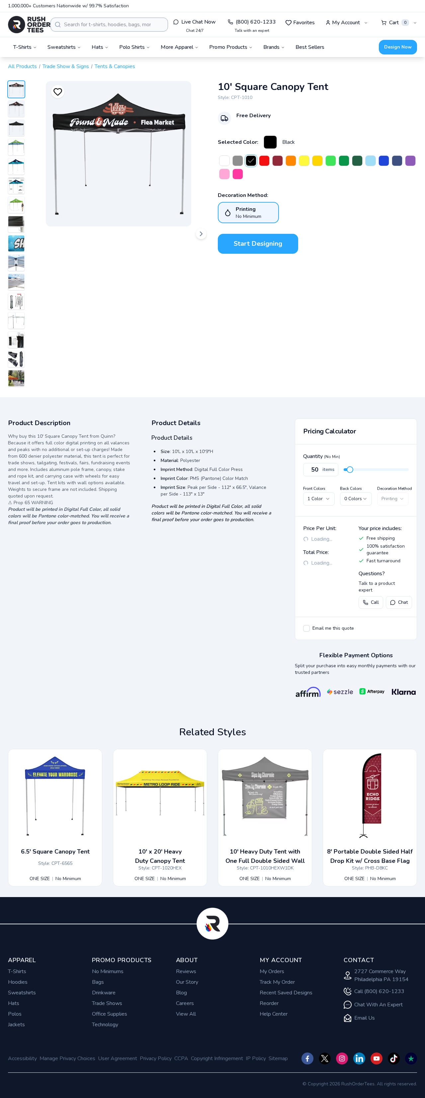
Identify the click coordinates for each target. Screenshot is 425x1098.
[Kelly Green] (344, 160)
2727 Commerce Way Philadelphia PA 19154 (381, 975)
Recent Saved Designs (286, 992)
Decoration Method (394, 488)
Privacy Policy (156, 1058)
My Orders (272, 971)
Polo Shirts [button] (132, 47)
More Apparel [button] (177, 47)
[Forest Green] (357, 160)
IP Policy (256, 1058)
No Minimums (108, 971)
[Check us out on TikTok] (394, 1058)
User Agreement (117, 1058)
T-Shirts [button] (22, 47)
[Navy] (397, 160)
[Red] (264, 160)
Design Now (398, 47)
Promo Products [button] (228, 47)
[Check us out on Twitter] (325, 1058)
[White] (224, 160)
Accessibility (22, 1058)
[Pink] (224, 174)
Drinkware (104, 992)
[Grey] (237, 160)
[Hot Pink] (237, 174)
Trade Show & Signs (65, 66)
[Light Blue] (370, 160)
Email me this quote (333, 628)
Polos (15, 1014)
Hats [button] (97, 47)
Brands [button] (271, 47)
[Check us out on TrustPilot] (411, 1058)
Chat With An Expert (378, 1004)
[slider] (350, 469)
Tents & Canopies (115, 66)
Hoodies (18, 982)
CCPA (181, 1058)
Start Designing (258, 243)
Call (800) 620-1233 (379, 991)
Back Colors (351, 488)
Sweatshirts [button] (61, 47)
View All (186, 1014)
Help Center (274, 1014)
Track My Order (277, 982)
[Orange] (291, 160)
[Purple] (410, 160)
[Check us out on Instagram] (342, 1058)
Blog (181, 992)
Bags (98, 982)
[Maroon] (277, 160)
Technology (105, 1024)
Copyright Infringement (217, 1058)
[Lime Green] (330, 160)
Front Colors (314, 488)
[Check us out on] (359, 1058)
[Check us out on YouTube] (376, 1058)
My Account (346, 22)
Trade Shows (107, 1003)
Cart (397, 22)
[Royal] (384, 160)
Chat (403, 602)
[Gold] (317, 160)
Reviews (186, 971)
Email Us (364, 1018)
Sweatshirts (22, 992)
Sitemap (278, 1058)
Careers (185, 1003)
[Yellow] (304, 160)
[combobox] (109, 25)
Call (375, 602)
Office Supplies (109, 1014)
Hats (13, 1003)
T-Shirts (17, 971)
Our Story (187, 982)
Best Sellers (310, 47)
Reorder (269, 1003)
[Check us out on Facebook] (307, 1058)
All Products (22, 66)
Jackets (16, 1024)
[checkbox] (306, 628)
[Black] (270, 142)
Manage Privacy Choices (67, 1058)
